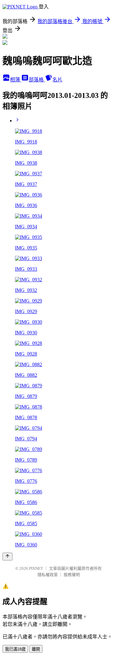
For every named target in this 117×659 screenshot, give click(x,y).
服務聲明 (72, 574)
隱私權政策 (47, 574)
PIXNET (36, 568)
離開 (36, 649)
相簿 (15, 79)
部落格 (37, 79)
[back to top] (7, 556)
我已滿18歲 (15, 649)
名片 (57, 79)
